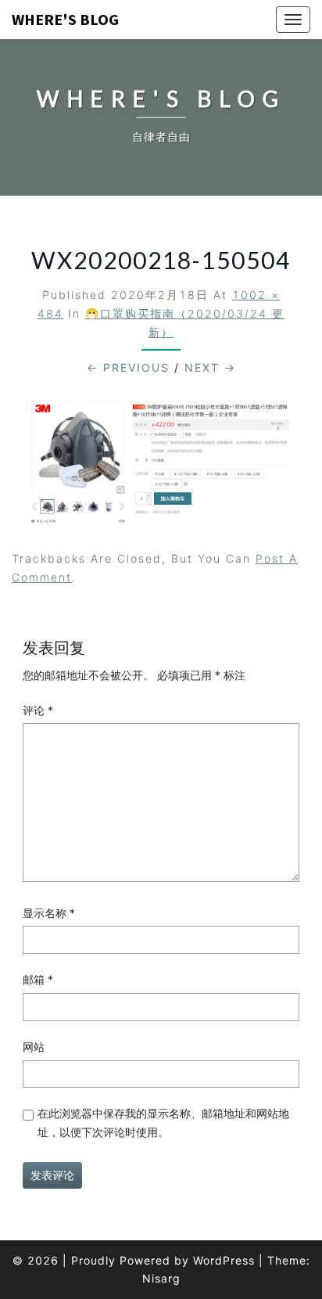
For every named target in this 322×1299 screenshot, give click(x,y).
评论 (38, 710)
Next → (210, 367)
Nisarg (161, 1278)
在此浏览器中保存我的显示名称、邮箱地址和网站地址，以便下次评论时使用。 (163, 1122)
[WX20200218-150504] (161, 467)
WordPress (224, 1260)
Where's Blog (65, 19)
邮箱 (38, 979)
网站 (34, 1046)
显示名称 (49, 912)
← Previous (128, 367)
